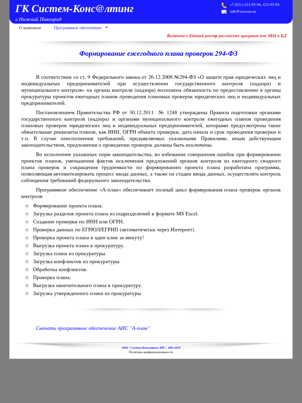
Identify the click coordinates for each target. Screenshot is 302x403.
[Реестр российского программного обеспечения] (227, 36)
